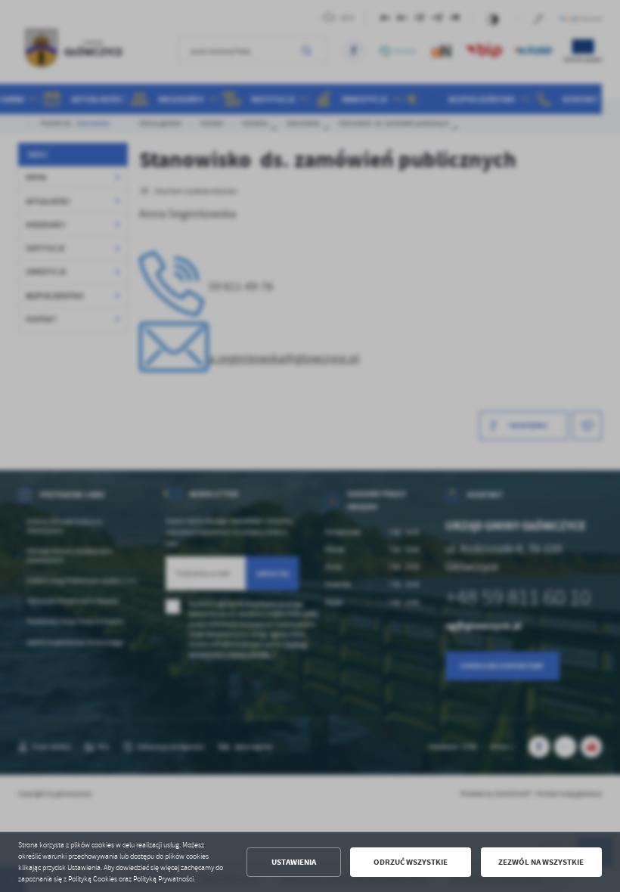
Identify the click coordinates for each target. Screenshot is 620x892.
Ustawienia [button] (293, 862)
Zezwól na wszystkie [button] (541, 862)
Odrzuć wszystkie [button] (411, 862)
